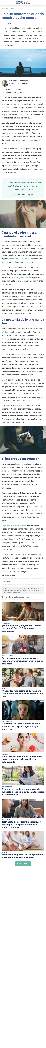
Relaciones (5, 8)
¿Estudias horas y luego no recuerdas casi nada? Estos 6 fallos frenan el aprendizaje (21, 628)
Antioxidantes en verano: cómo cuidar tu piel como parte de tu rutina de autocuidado (22, 759)
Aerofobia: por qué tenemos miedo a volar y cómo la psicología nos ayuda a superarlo (22, 726)
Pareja (4, 688)
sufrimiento (37, 507)
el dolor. (5, 471)
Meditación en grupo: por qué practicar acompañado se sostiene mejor (22, 856)
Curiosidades (7, 721)
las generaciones (24, 277)
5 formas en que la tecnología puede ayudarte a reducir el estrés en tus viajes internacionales (23, 792)
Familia (13, 8)
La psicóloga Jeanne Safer (14, 525)
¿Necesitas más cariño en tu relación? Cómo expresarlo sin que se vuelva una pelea (22, 694)
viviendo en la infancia (18, 259)
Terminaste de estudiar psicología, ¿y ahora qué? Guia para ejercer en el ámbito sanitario (21, 825)
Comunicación (7, 656)
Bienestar (5, 754)
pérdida (5, 332)
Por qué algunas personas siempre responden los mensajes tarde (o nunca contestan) (22, 661)
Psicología (6, 623)
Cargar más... (23, 864)
